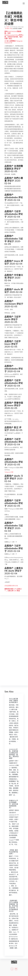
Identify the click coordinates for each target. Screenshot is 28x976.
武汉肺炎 (7, 28)
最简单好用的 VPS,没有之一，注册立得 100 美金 (13, 590)
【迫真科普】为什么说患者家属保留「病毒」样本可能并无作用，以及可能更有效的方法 (13, 906)
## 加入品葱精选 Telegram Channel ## (13, 42)
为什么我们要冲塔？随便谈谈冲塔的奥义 (13, 700)
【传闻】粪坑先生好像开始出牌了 (13, 852)
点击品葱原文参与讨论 (11, 586)
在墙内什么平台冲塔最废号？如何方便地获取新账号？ (13, 804)
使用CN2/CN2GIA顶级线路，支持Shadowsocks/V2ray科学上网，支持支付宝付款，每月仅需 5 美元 (13, 34)
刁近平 (7, 27)
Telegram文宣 (8, 472)
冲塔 (11, 28)
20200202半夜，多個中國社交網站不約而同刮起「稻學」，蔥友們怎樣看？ (14, 753)
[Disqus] (14, 623)
